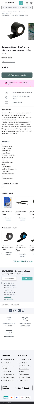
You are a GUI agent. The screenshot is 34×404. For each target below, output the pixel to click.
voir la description (7, 58)
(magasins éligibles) (25, 325)
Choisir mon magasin (8, 62)
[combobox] (17, 7)
